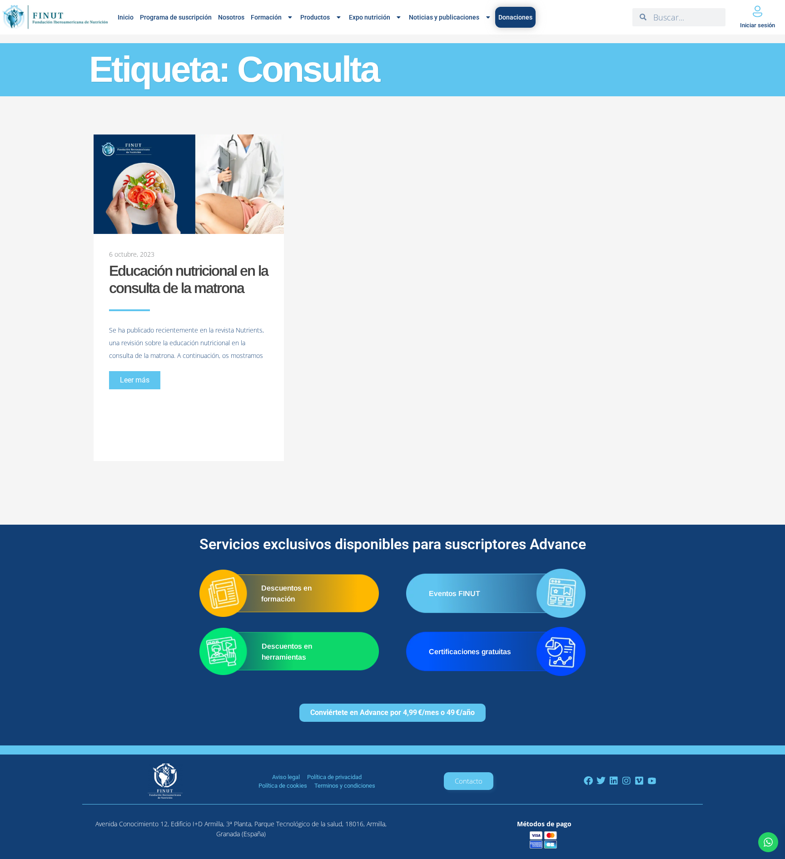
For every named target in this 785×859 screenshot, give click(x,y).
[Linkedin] (613, 781)
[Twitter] (601, 781)
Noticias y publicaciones (444, 17)
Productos (315, 17)
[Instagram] (626, 781)
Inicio (126, 17)
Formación (266, 17)
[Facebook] (588, 781)
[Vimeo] (639, 781)
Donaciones (515, 17)
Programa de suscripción (176, 17)
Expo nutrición (369, 17)
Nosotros (231, 17)
